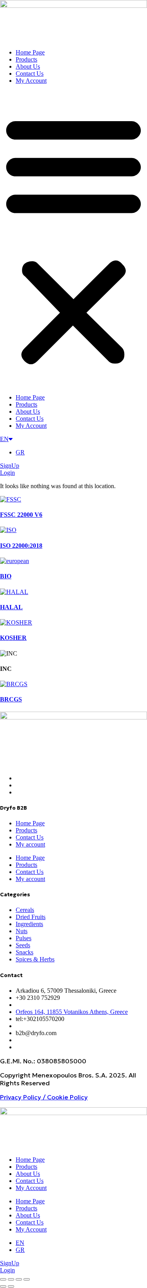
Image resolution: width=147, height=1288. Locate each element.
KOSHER (13, 637)
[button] (73, 239)
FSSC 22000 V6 (21, 514)
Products (26, 59)
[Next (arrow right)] (11, 1286)
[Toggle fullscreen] (11, 1279)
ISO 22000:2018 (21, 545)
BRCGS (11, 699)
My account (30, 844)
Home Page (30, 52)
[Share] (19, 1279)
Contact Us (30, 73)
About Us (28, 66)
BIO (5, 576)
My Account (31, 80)
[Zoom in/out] (3, 1279)
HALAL (11, 607)
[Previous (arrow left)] (3, 1286)
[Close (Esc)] (27, 1279)
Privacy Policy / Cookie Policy (44, 1097)
